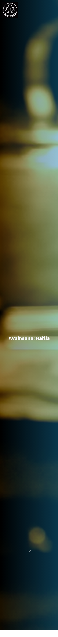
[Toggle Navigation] (52, 6)
